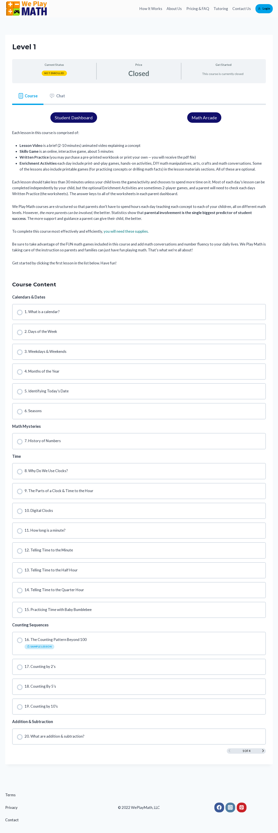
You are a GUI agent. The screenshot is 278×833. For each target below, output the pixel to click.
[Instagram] (230, 807)
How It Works (150, 8)
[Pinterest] (242, 807)
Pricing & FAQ (197, 8)
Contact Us (241, 8)
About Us (174, 8)
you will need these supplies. (126, 231)
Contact (12, 820)
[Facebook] (219, 807)
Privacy (11, 807)
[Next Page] (263, 751)
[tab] (27, 96)
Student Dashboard (74, 117)
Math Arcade (204, 117)
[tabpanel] (139, 189)
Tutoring (220, 8)
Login (266, 8)
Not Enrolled (54, 73)
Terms (10, 795)
